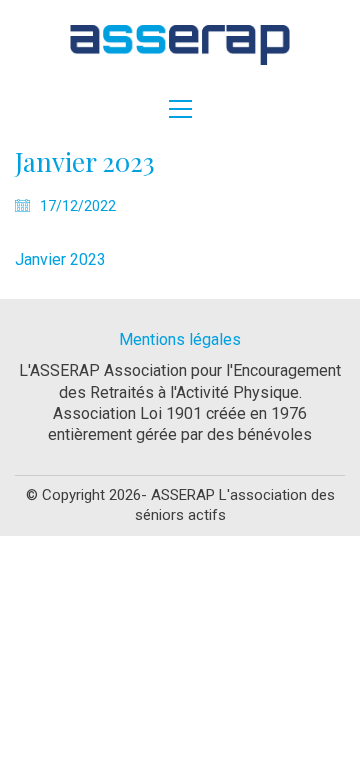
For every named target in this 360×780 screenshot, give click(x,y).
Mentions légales (180, 339)
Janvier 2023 (60, 259)
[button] (180, 109)
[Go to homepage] (180, 45)
